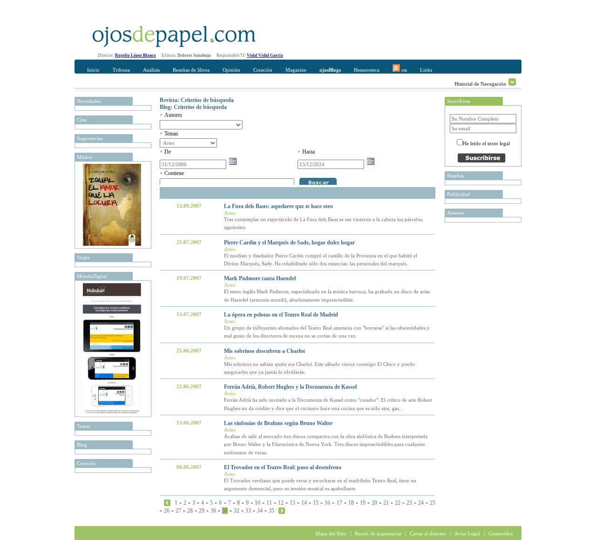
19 (363, 503)
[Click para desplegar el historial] (512, 82)
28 (190, 510)
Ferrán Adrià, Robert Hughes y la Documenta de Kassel (290, 387)
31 (225, 510)
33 (248, 510)
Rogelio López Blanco (135, 55)
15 (315, 503)
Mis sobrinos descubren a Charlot (264, 351)
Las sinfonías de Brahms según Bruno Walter (278, 423)
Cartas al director (428, 533)
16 (327, 503)
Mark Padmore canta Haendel (260, 278)
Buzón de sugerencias (378, 533)
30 (213, 510)
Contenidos (500, 533)
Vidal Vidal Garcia (265, 55)
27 (178, 510)
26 (166, 510)
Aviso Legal (467, 533)
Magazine (295, 70)
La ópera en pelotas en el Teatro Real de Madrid (281, 314)
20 (374, 503)
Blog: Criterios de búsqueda (193, 107)
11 (269, 503)
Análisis (151, 70)
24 (421, 503)
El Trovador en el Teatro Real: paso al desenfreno (282, 467)
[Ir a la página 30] (167, 502)
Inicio (93, 70)
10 (257, 503)
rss (403, 70)
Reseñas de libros (191, 70)
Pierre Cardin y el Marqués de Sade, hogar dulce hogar (289, 242)
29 (201, 510)
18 (351, 503)
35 (271, 510)
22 (397, 503)
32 (236, 510)
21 (386, 503)
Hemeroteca (366, 70)
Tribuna (121, 70)
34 (260, 510)
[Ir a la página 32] (281, 510)
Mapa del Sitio (330, 533)
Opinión (231, 70)
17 (339, 503)
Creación (262, 70)
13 (292, 503)
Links (426, 70)
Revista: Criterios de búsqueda (197, 100)
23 (409, 503)
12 (281, 503)
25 (432, 503)
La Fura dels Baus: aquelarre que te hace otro (278, 206)
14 (304, 503)
